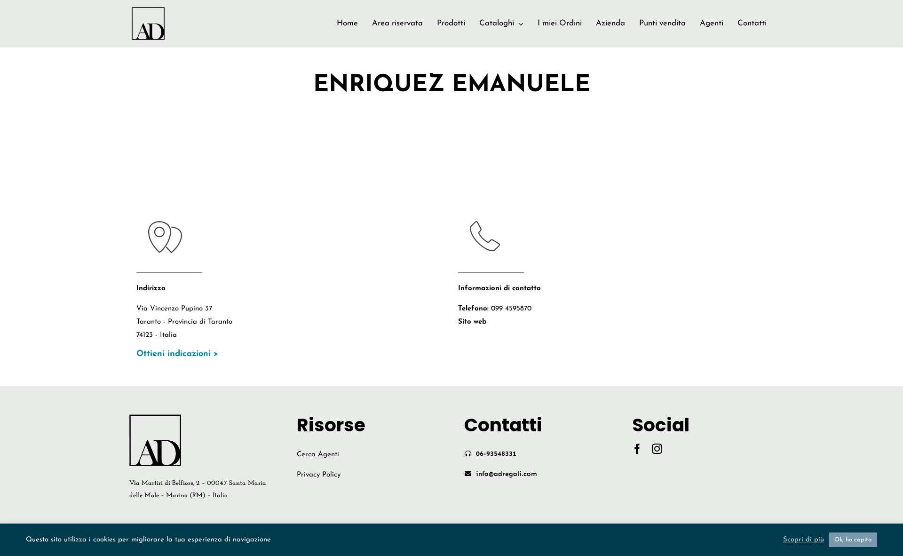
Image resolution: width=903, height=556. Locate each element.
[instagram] (657, 449)
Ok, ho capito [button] (852, 540)
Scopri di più (803, 539)
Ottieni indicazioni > (177, 354)
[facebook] (637, 449)
